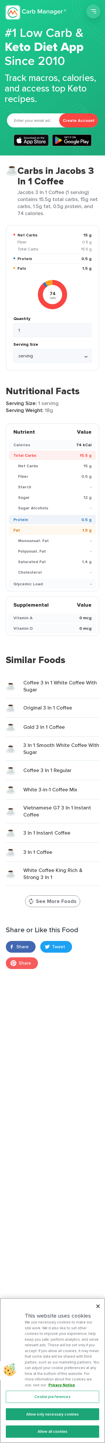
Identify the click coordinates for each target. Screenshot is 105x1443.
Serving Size (25, 344)
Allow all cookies (52, 1431)
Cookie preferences (52, 1396)
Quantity (21, 318)
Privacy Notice (61, 1385)
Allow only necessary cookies (52, 1414)
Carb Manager (36, 12)
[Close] (98, 1306)
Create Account (78, 120)
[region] (52, 1370)
